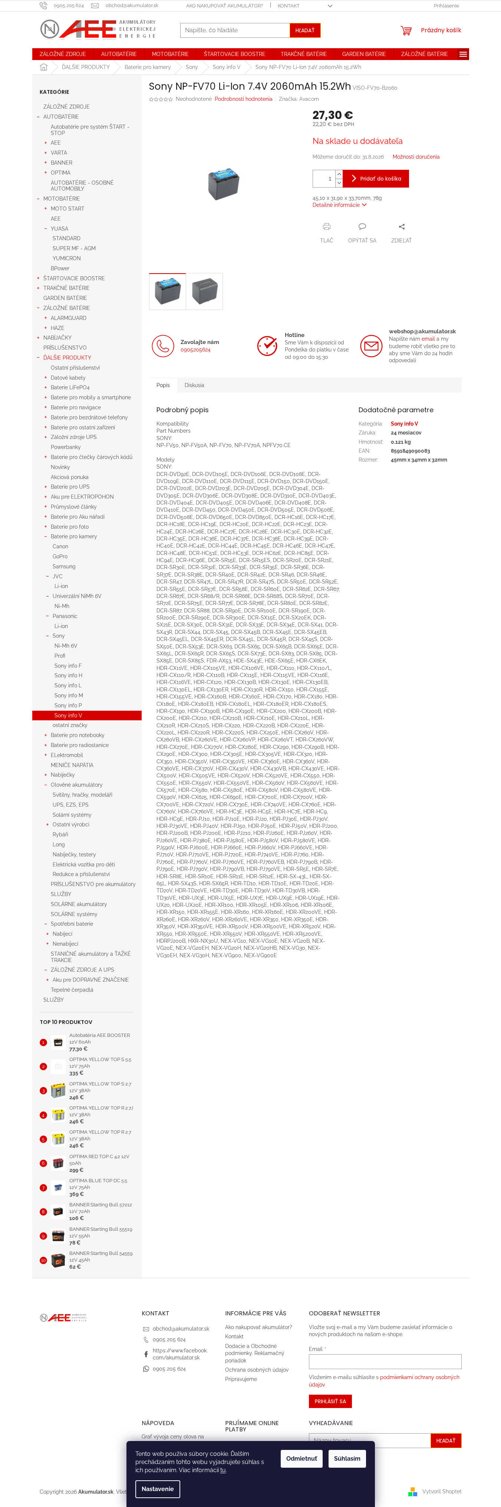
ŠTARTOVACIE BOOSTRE (74, 278)
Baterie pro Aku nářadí (78, 517)
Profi (60, 656)
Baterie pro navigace (76, 407)
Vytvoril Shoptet (442, 1491)
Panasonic (65, 616)
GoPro (60, 556)
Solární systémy (72, 815)
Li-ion (61, 586)
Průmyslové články (74, 507)
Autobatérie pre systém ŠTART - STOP (90, 130)
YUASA (59, 229)
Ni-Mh (62, 606)
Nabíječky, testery (74, 854)
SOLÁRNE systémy (74, 914)
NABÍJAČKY (57, 338)
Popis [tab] (163, 385)
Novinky (60, 467)
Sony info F (68, 666)
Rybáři (60, 834)
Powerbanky (66, 447)
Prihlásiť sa (330, 1401)
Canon (60, 546)
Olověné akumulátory (77, 785)
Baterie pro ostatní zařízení (83, 427)
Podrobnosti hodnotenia (244, 99)
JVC (58, 576)
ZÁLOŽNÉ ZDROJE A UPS (82, 970)
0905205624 (196, 350)
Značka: (299, 99)
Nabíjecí (62, 934)
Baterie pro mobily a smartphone (91, 397)
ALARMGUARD (68, 318)
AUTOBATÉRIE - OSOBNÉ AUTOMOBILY (82, 186)
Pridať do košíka (380, 178)
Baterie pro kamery (74, 536)
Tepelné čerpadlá (72, 990)
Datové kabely (68, 378)
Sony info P (68, 705)
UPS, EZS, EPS (71, 805)
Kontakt (289, 6)
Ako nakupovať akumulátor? (224, 6)
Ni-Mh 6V (66, 646)
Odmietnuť (301, 1458)
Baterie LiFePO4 (70, 387)
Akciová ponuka (70, 477)
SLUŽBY (61, 894)
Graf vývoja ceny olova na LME (173, 1440)
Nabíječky (63, 775)
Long (59, 844)
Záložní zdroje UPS (74, 437)
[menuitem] (62, 54)
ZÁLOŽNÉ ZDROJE (66, 107)
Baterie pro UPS (70, 487)
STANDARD (66, 238)
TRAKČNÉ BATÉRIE (66, 288)
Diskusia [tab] (194, 385)
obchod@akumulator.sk (181, 1329)
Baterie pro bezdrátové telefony (89, 417)
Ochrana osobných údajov (257, 1370)
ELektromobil (67, 755)
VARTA (59, 153)
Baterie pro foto (70, 527)
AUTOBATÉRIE (61, 117)
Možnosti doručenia (416, 157)
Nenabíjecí (65, 944)
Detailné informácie (336, 205)
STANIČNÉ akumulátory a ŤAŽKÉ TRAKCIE (91, 957)
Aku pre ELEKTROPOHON (82, 497)
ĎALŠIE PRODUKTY (67, 358)
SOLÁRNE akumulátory (79, 904)
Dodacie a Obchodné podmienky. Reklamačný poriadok (254, 1353)
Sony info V (68, 715)
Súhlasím (347, 1458)
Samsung (64, 566)
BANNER (61, 163)
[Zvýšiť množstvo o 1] (339, 174)
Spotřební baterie (72, 924)
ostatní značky (70, 725)
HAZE (58, 328)
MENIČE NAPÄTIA (72, 765)
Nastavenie (158, 1489)
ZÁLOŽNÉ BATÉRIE (66, 308)
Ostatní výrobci (71, 824)
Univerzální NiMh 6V (77, 596)
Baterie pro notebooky (78, 735)
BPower (60, 268)
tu (223, 1470)
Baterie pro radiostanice (80, 745)
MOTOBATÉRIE (61, 199)
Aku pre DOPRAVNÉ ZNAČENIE (91, 980)
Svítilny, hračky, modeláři (82, 795)
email (428, 339)
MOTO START (68, 209)
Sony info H (68, 675)
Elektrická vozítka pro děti (84, 864)
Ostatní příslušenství (75, 368)
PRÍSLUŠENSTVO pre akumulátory (93, 884)
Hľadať (305, 30)
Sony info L (68, 685)
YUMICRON (67, 258)
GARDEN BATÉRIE (65, 298)
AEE (56, 143)
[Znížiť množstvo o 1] (339, 183)
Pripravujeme (241, 1379)
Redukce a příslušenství (81, 874)
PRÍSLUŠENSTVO (65, 348)
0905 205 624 (169, 1339)
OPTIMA (60, 173)
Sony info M (69, 695)
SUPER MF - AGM (74, 248)
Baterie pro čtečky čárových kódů (91, 457)
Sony (59, 636)
